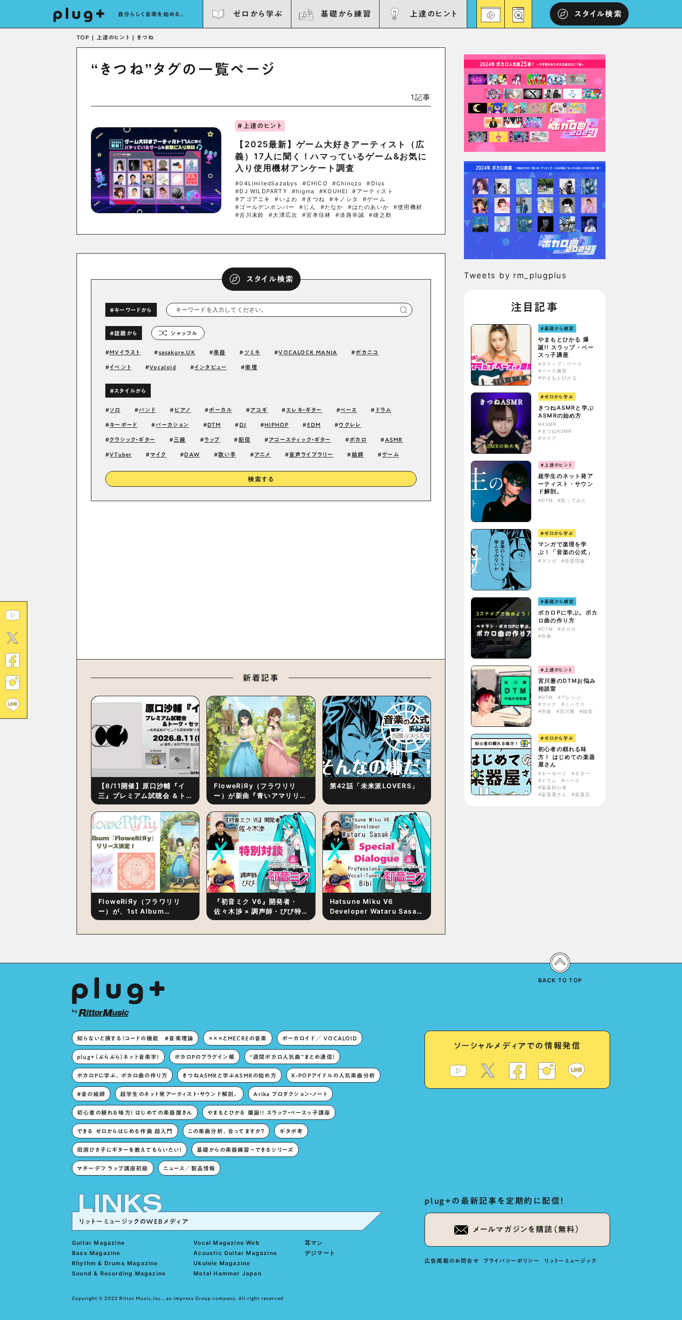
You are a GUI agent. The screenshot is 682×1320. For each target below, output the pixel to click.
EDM (314, 424)
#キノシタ (343, 199)
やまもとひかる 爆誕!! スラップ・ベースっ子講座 (566, 347)
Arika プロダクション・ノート (290, 1094)
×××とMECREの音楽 (237, 1038)
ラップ (212, 439)
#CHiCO (315, 183)
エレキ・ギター (304, 409)
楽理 (251, 367)
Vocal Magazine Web (226, 1242)
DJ (242, 424)
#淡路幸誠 (349, 215)
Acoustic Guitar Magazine (235, 1252)
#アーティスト (372, 191)
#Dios (376, 183)
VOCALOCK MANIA (307, 352)
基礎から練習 (346, 14)
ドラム (383, 409)
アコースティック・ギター (300, 439)
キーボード (123, 424)
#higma (303, 191)
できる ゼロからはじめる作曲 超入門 (125, 1131)
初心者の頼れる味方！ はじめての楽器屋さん (566, 756)
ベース (349, 409)
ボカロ (358, 439)
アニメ (262, 454)
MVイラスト (124, 352)
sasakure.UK (177, 352)
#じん (307, 207)
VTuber (120, 454)
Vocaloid (162, 367)
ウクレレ (350, 424)
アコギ (259, 409)
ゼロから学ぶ (258, 14)
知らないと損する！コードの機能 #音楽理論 (135, 1038)
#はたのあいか (368, 207)
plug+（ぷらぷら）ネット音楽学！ (118, 1056)
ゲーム (390, 454)
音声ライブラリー (311, 454)
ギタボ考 (291, 1131)
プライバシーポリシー (511, 1260)
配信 (244, 439)
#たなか (332, 207)
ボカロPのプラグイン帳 (204, 1056)
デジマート (320, 1252)
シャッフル (184, 333)
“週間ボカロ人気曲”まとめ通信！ (292, 1056)
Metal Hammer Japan (227, 1273)
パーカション (172, 424)
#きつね (313, 199)
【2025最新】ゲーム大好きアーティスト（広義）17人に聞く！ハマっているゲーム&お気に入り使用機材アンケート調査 (331, 155)
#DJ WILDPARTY (261, 191)
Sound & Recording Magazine (119, 1273)
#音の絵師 (91, 1094)
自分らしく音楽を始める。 (151, 14)
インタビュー (210, 367)
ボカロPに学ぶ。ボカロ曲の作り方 (568, 616)
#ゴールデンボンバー (265, 207)
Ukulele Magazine (221, 1263)
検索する (261, 479)
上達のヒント (433, 14)
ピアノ (182, 409)
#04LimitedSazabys (266, 183)
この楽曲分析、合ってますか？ (226, 1131)
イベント (120, 367)
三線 (180, 439)
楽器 (219, 352)
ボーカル (220, 409)
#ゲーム (374, 199)
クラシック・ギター (132, 439)
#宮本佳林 (316, 215)
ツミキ (252, 352)
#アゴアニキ (252, 199)
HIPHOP (276, 424)
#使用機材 (407, 207)
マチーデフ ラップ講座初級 (112, 1168)
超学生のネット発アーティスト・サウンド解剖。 (565, 483)
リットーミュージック (570, 1260)
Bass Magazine (96, 1252)
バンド (147, 409)
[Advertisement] (337, 578)
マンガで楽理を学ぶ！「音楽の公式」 (565, 548)
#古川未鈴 (249, 215)
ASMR (394, 439)
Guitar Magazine (98, 1242)
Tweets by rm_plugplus (515, 275)
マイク (158, 454)
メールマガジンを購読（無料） (526, 1229)
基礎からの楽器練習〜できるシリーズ (245, 1149)
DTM (214, 424)
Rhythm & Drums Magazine (115, 1263)
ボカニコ (367, 352)
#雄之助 (380, 215)
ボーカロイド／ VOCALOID (319, 1038)
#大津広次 (283, 215)
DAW (192, 454)
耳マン (314, 1242)
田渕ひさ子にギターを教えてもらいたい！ (129, 1149)
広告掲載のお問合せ (452, 1260)
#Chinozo (347, 183)
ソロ (114, 409)
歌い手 (227, 454)
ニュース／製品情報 (189, 1168)
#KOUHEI (333, 191)
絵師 (358, 454)
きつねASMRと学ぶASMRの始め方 (566, 411)
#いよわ (286, 199)
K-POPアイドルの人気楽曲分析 (333, 1075)
